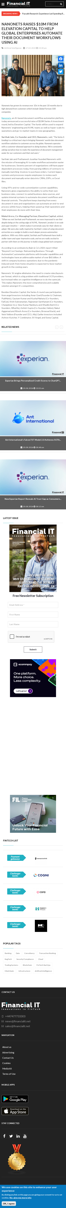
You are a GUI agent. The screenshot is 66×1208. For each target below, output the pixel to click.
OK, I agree (9, 1203)
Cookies (6, 1063)
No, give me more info (20, 1197)
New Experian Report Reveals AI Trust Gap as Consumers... (33, 499)
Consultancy (29, 953)
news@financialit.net (18, 1021)
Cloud (40, 959)
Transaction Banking (47, 953)
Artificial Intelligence (43, 971)
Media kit (7, 1068)
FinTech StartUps (43, 965)
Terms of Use (9, 1073)
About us (6, 1047)
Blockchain (27, 965)
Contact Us (8, 1057)
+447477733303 (15, 1016)
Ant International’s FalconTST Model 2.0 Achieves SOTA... (33, 440)
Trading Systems (11, 965)
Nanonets (6, 118)
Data (18, 953)
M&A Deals (9, 971)
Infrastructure (24, 971)
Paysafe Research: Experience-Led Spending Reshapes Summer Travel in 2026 (43, 13)
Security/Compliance (25, 959)
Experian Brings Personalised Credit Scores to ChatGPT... (33, 380)
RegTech (8, 959)
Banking (8, 953)
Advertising (8, 1052)
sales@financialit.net (17, 1026)
